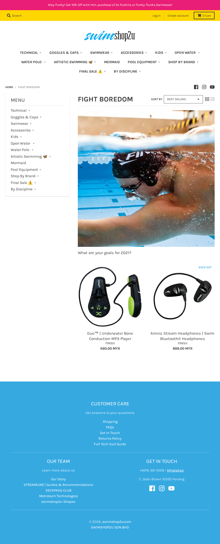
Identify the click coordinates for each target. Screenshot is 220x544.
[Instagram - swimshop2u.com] (204, 87)
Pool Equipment (24, 169)
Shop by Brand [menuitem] (181, 62)
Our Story (58, 479)
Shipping (110, 422)
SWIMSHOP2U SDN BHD (110, 527)
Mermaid (18, 163)
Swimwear (19, 123)
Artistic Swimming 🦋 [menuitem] (73, 62)
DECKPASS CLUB (58, 490)
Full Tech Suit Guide (110, 444)
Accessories (21, 130)
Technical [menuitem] (29, 53)
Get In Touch (110, 433)
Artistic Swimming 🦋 (29, 156)
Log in (157, 15)
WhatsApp (175, 470)
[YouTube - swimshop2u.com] (212, 87)
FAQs (110, 427)
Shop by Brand (23, 176)
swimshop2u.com (116, 522)
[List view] (212, 99)
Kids (14, 136)
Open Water (21, 143)
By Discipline (21, 189)
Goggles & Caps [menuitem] (64, 53)
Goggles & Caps (24, 117)
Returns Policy (110, 438)
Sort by (156, 99)
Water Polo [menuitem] (31, 62)
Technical (19, 110)
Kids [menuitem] (159, 53)
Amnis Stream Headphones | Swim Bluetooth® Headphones (182, 336)
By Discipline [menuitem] (125, 71)
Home (9, 87)
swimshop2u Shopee (58, 502)
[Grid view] (207, 99)
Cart (207, 15)
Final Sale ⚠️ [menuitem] (90, 71)
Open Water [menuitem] (185, 53)
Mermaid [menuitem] (112, 62)
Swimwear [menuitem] (99, 53)
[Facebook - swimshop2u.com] (196, 87)
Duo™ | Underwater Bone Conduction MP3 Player (110, 336)
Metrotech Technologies (58, 496)
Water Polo (20, 150)
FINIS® (110, 343)
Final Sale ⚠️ (22, 182)
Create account (178, 15)
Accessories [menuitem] (132, 53)
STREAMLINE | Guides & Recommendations (58, 485)
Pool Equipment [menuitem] (142, 62)
